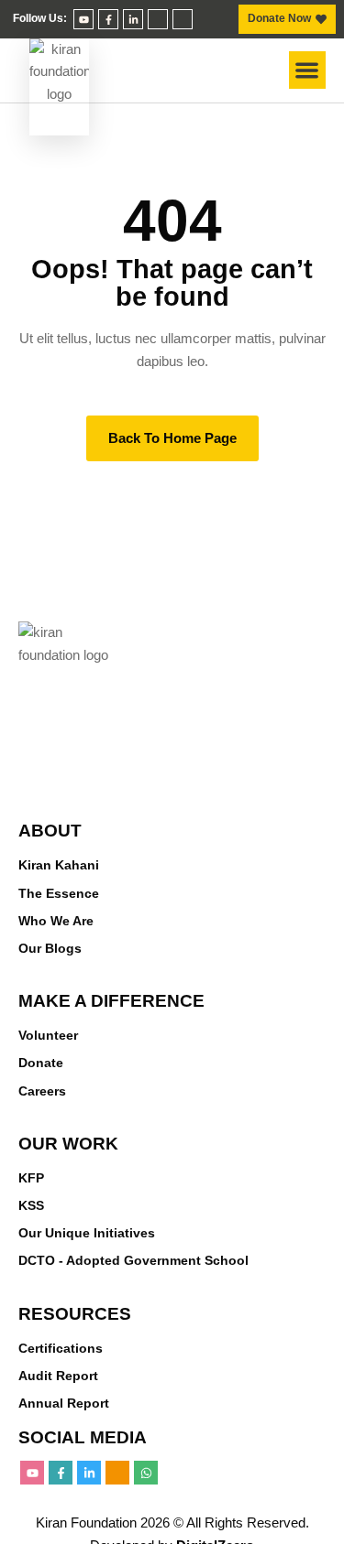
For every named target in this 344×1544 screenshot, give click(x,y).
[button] (308, 70)
